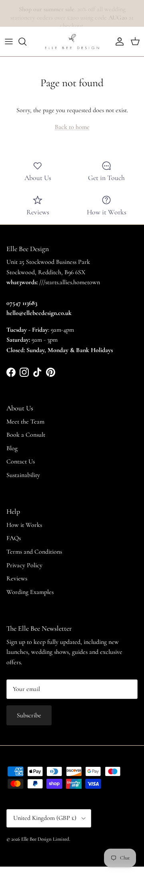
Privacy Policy (24, 565)
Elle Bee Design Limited (45, 839)
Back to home (72, 127)
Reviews (16, 578)
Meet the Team (25, 422)
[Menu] (9, 41)
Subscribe (29, 715)
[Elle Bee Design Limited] (72, 41)
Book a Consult (25, 435)
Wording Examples (30, 592)
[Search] (26, 41)
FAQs (13, 538)
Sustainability (23, 475)
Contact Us (20, 461)
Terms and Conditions (34, 552)
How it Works (24, 525)
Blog (12, 448)
